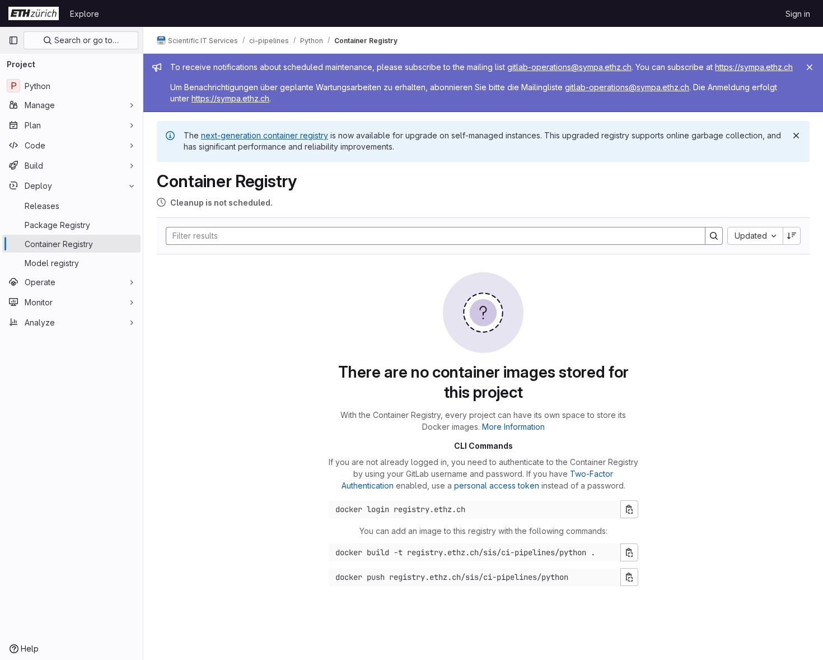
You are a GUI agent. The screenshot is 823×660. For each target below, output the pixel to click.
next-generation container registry (264, 135)
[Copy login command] (629, 509)
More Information (513, 426)
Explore (84, 13)
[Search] (714, 236)
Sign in (797, 13)
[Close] (809, 67)
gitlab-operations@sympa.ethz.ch (569, 67)
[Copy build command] (629, 552)
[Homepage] (33, 13)
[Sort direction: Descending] (792, 236)
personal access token (496, 485)
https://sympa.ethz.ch (754, 67)
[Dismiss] (796, 135)
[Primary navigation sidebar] (13, 40)
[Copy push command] (629, 577)
